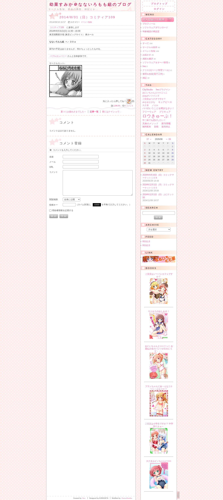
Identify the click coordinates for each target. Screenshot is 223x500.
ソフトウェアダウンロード (155, 27)
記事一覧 (94, 111)
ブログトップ (159, 3)
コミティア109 (57, 27)
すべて (147, 43)
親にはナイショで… (111, 111)
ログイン (159, 9)
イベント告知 (86, 22)
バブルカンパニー (58, 56)
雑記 (146, 78)
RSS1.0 (146, 241)
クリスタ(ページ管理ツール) (157, 70)
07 (148, 139)
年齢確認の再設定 (151, 31)
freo (145, 66)
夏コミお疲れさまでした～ (73, 111)
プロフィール (149, 24)
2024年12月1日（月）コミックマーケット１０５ (158, 187)
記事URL (117, 106)
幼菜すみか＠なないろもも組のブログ (90, 4)
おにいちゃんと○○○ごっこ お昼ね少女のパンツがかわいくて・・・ (159, 349)
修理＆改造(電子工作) (154, 74)
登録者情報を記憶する (62, 210)
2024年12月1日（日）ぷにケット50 (158, 197)
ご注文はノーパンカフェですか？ (159, 275)
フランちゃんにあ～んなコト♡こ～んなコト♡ (159, 387)
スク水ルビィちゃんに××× (158, 461)
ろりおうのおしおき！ (158, 311)
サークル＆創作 (151, 47)
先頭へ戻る (178, 495)
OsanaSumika (126, 498)
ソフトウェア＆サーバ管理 (156, 62)
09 (169, 139)
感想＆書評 (149, 58)
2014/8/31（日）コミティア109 (87, 17)
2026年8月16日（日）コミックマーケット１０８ (158, 178)
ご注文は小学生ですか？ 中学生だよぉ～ (159, 424)
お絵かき (148, 55)
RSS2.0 (146, 245)
